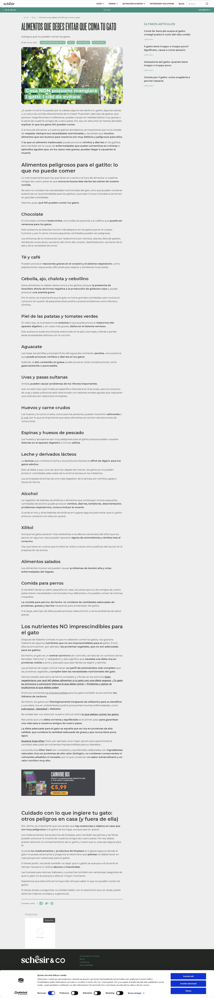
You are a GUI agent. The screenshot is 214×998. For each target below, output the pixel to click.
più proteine (99, 43)
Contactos (84, 962)
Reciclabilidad (86, 965)
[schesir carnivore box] (58, 794)
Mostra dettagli (134, 993)
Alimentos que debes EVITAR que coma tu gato (59, 17)
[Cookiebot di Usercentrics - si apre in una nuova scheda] (21, 993)
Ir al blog (10, 10)
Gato (99, 3)
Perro (112, 3)
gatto (71, 43)
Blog (181, 3)
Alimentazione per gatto (52, 43)
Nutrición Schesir (133, 3)
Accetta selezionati (188, 984)
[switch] (74, 993)
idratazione (83, 43)
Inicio (26, 17)
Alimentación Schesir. (90, 956)
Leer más (148, 39)
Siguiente (204, 10)
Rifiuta (188, 991)
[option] (38, 933)
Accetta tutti (188, 976)
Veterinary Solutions (162, 3)
